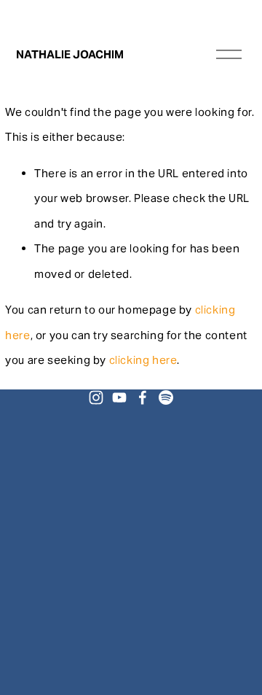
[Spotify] (166, 397)
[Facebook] (142, 397)
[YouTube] (119, 397)
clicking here (143, 360)
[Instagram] (96, 397)
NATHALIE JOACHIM (70, 54)
